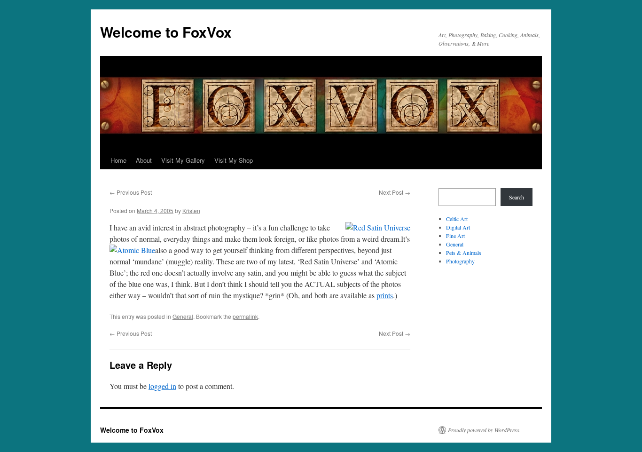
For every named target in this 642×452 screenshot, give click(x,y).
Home (118, 160)
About (144, 160)
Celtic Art (457, 218)
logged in (162, 386)
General (182, 316)
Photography (460, 261)
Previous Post (131, 192)
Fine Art (455, 235)
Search (516, 197)
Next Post (394, 192)
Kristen (191, 210)
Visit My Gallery (183, 160)
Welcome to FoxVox (166, 32)
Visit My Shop (233, 160)
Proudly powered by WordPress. (484, 430)
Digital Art (458, 227)
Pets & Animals (463, 252)
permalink (245, 316)
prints (384, 295)
